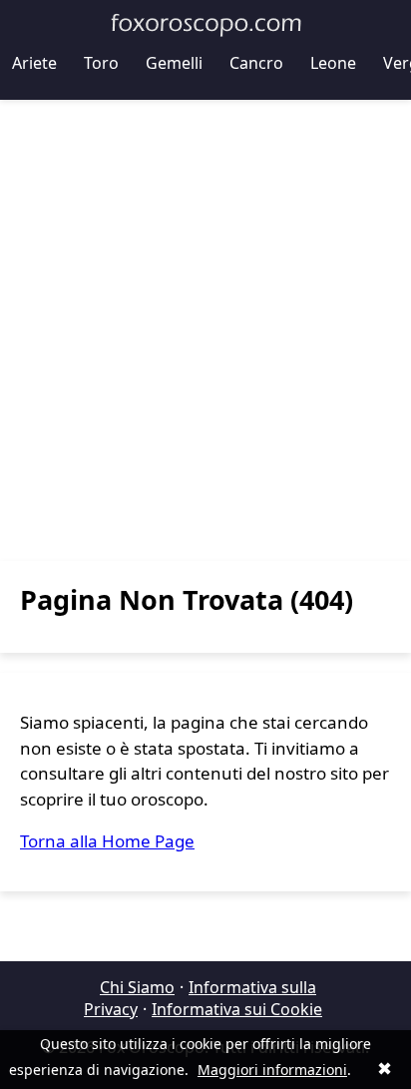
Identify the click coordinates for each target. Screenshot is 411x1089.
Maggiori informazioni (272, 1069)
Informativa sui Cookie (237, 1009)
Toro (101, 63)
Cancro (256, 63)
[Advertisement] (205, 330)
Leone (333, 63)
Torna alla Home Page (107, 840)
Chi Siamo (137, 987)
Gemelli (174, 63)
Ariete (34, 63)
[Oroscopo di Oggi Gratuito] (205, 25)
